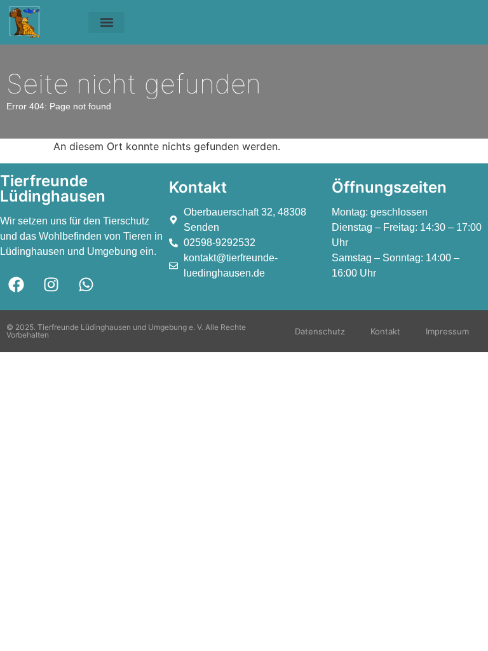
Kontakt (385, 331)
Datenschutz (320, 331)
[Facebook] (16, 284)
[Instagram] (51, 284)
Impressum (447, 331)
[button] (106, 22)
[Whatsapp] (86, 284)
